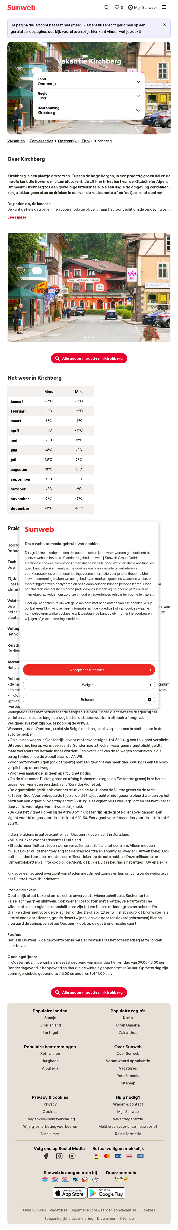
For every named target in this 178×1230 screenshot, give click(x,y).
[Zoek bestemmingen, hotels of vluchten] (106, 7)
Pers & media (128, 1075)
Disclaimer (50, 1133)
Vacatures (128, 1068)
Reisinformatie (128, 1133)
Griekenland (50, 1025)
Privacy (50, 1104)
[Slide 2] (89, 337)
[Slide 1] (85, 337)
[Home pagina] (21, 7)
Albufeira (50, 1068)
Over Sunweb (128, 1053)
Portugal (50, 1032)
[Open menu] (164, 7)
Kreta (128, 1017)
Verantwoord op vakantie (128, 1060)
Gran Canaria (128, 1025)
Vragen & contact (128, 1104)
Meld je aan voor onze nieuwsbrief (128, 1126)
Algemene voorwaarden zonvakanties (104, 1210)
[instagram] (59, 1158)
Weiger (87, 685)
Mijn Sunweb (128, 1111)
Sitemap (128, 1083)
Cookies (50, 1111)
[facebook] (46, 1158)
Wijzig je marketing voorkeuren (50, 1126)
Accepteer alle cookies (87, 670)
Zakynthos (128, 1032)
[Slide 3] (93, 337)
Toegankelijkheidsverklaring (50, 1119)
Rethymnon (50, 1053)
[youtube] (72, 1158)
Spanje (50, 1017)
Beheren (87, 700)
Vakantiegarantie (128, 1119)
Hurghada (50, 1060)
